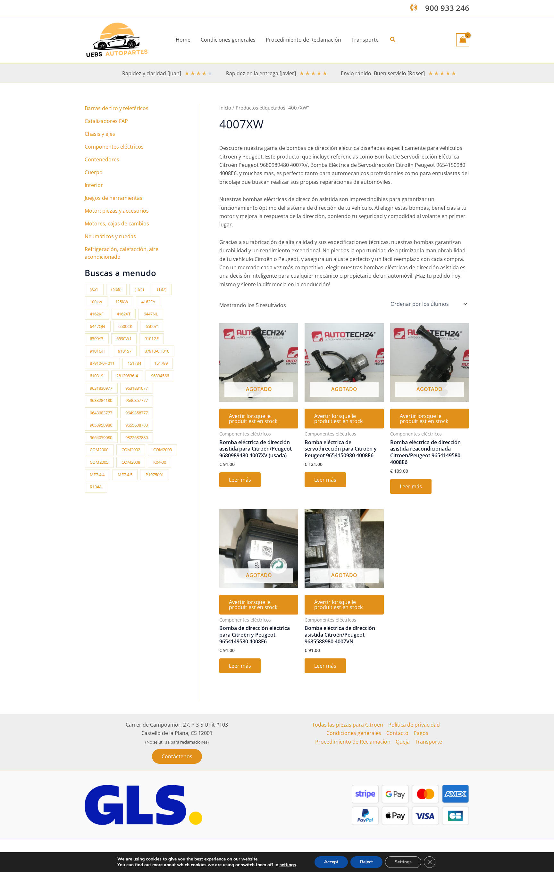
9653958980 (101, 425)
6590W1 (123, 338)
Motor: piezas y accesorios (117, 210)
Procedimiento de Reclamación (352, 741)
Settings (403, 862)
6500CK (125, 326)
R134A (96, 487)
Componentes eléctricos (114, 146)
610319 (96, 376)
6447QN (97, 326)
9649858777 (136, 413)
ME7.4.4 (97, 474)
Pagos (421, 733)
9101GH (97, 351)
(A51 (94, 289)
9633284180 (101, 400)
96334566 (160, 376)
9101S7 (124, 351)
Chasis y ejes (100, 133)
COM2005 (99, 462)
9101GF (152, 338)
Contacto (397, 733)
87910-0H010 (157, 351)
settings (288, 865)
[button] (393, 40)
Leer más (240, 479)
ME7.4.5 (125, 474)
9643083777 (101, 413)
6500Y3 (96, 338)
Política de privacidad (414, 724)
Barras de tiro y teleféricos (116, 108)
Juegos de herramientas (113, 197)
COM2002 (131, 449)
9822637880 (136, 437)
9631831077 (136, 388)
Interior (94, 185)
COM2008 (131, 462)
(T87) (161, 289)
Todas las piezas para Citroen (347, 724)
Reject (366, 862)
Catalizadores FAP (106, 121)
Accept (331, 862)
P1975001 (155, 474)
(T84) (139, 289)
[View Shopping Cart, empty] (462, 39)
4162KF (97, 314)
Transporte (428, 741)
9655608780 (136, 425)
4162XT (123, 314)
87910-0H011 (102, 363)
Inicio (225, 107)
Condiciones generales (353, 733)
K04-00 (159, 462)
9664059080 (101, 437)
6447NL (151, 314)
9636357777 (136, 400)
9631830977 (101, 388)
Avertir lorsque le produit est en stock (253, 418)
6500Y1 (152, 326)
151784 (134, 363)
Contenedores (102, 159)
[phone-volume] (414, 7)
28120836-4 (127, 376)
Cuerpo (94, 172)
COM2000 (99, 449)
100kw (96, 302)
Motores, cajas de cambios (117, 223)
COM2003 (162, 449)
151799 (161, 363)
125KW (121, 302)
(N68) (116, 289)
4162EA (148, 302)
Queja (403, 741)
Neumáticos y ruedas (110, 236)
